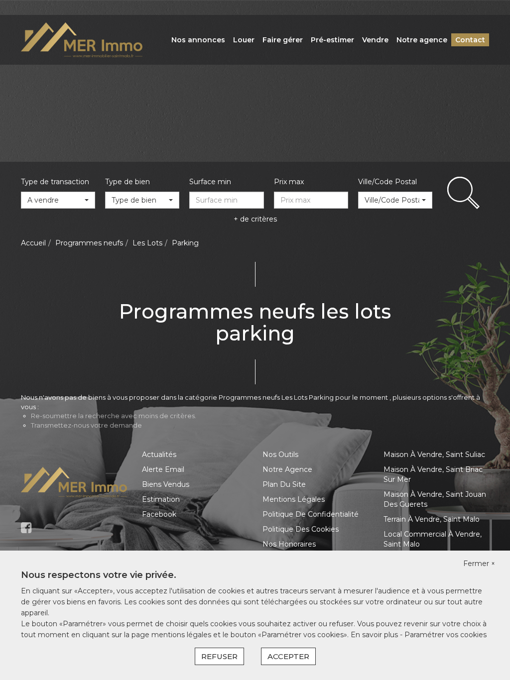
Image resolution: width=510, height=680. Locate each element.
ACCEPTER (288, 656)
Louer (244, 39)
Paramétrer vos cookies (445, 634)
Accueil (33, 242)
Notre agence (421, 39)
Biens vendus (165, 484)
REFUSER (219, 656)
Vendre (375, 39)
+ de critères (255, 219)
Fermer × (479, 563)
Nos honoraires (289, 544)
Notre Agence (287, 469)
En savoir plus (375, 634)
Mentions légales (293, 499)
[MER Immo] (81, 39)
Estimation (161, 499)
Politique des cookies (300, 529)
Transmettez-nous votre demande (86, 425)
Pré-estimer (332, 39)
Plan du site (284, 484)
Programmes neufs (89, 242)
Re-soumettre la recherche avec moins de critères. (113, 416)
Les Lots (147, 242)
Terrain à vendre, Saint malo (431, 519)
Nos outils (280, 454)
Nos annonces (198, 39)
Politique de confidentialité (310, 514)
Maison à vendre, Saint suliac (434, 454)
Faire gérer (282, 39)
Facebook (159, 514)
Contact (470, 39)
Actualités (159, 454)
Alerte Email (163, 469)
